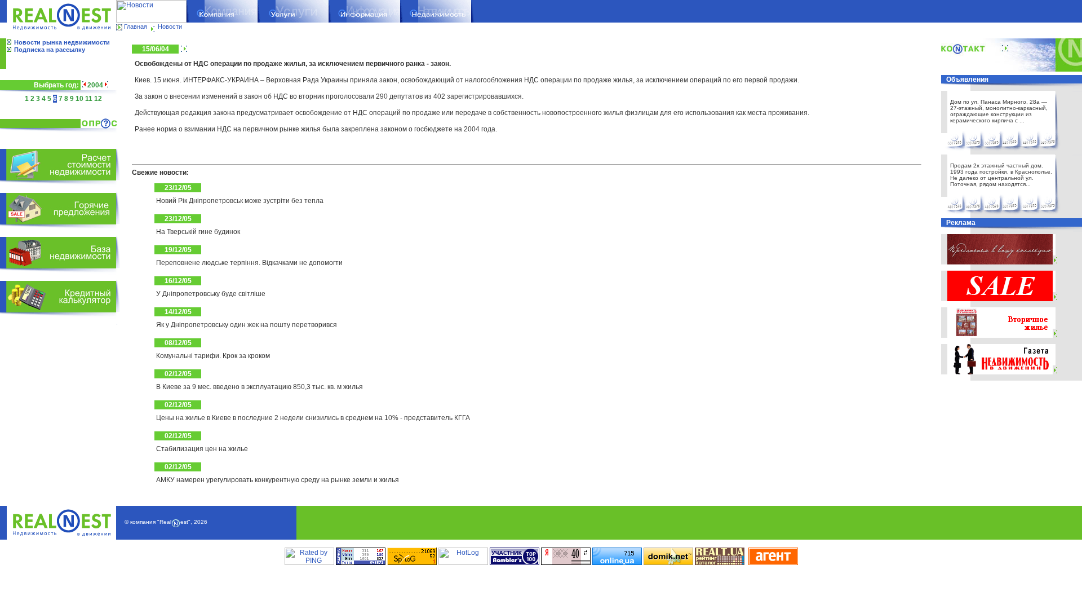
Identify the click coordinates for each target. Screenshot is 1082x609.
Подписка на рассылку (49, 49)
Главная (135, 26)
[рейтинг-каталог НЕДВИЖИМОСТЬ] (719, 563)
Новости (170, 26)
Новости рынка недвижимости (62, 42)
